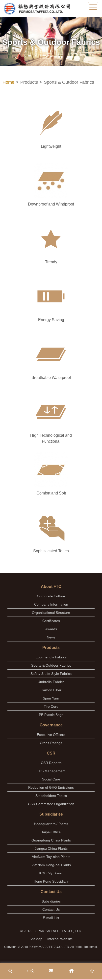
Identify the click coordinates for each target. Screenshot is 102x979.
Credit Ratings (51, 743)
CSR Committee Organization (51, 804)
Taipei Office (51, 832)
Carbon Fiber (51, 690)
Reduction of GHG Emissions (51, 787)
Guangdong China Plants (51, 840)
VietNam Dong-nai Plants (51, 865)
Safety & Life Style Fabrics (51, 674)
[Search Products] (10, 971)
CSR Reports (51, 763)
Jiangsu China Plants (51, 848)
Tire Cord (51, 706)
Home (8, 82)
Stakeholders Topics (51, 796)
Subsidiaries (51, 901)
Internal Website (60, 939)
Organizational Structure (51, 613)
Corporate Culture (51, 596)
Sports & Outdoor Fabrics (51, 665)
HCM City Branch (51, 873)
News (51, 637)
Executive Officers (51, 735)
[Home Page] (36, 8)
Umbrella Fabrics (51, 682)
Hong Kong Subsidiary (51, 881)
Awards (51, 629)
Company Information (51, 604)
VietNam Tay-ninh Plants (51, 857)
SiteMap (35, 939)
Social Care (51, 779)
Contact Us (51, 909)
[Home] (71, 971)
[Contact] (51, 971)
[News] (92, 971)
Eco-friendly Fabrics (51, 657)
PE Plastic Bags (51, 715)
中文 (30, 971)
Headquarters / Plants (51, 824)
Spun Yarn (51, 698)
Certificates (51, 621)
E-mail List (51, 918)
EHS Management (51, 771)
